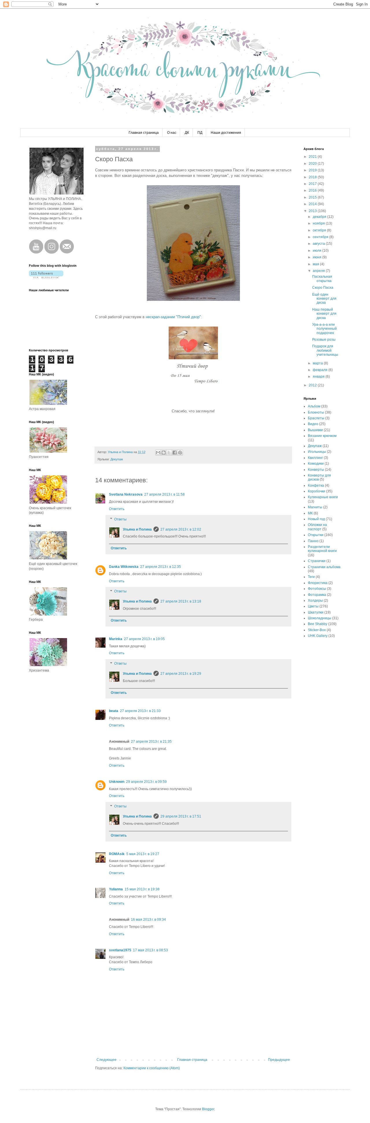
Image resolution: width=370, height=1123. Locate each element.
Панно (313, 541)
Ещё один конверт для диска (324, 298)
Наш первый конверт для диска (324, 313)
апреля (319, 271)
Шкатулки (315, 612)
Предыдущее (279, 1060)
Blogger (208, 1109)
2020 (313, 164)
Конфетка (316, 485)
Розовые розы (324, 340)
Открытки (315, 535)
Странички (316, 561)
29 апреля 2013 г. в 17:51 (180, 816)
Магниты (315, 507)
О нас (171, 133)
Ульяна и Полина (137, 529)
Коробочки (316, 491)
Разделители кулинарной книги (322, 549)
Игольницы (317, 452)
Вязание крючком (322, 436)
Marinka (115, 639)
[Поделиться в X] (169, 452)
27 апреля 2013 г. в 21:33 (140, 711)
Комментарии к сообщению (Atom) (151, 1068)
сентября (321, 237)
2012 (313, 385)
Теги (311, 577)
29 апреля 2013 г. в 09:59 (146, 782)
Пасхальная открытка (322, 279)
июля (317, 251)
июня (317, 257)
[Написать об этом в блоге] (163, 452)
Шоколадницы (319, 618)
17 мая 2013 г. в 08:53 (150, 950)
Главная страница (144, 133)
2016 (313, 190)
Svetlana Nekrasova (126, 494)
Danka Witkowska (123, 567)
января (319, 377)
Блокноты (316, 412)
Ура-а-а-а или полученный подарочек (324, 329)
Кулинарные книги (323, 497)
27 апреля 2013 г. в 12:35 (160, 567)
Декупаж (116, 459)
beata (113, 711)
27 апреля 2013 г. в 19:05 (144, 639)
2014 (313, 204)
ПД (199, 133)
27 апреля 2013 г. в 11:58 (164, 494)
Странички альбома (324, 567)
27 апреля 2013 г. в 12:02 (180, 529)
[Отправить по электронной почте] (158, 452)
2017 (313, 184)
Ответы (120, 519)
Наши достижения (226, 133)
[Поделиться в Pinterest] (180, 452)
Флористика (318, 583)
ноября (319, 223)
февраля (320, 370)
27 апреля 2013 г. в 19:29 (180, 674)
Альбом (314, 406)
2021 (313, 157)
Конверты (316, 470)
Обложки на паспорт (317, 527)
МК (310, 513)
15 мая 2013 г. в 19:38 (142, 889)
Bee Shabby (317, 624)
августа (319, 244)
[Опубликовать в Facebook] (174, 452)
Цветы (313, 606)
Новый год (316, 519)
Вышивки (315, 430)
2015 (313, 197)
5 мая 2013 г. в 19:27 (142, 854)
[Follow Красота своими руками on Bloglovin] (46, 277)
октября (320, 230)
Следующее (106, 1060)
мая (316, 264)
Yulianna (116, 889)
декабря (320, 217)
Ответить (116, 509)
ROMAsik (117, 854)
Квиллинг (315, 458)
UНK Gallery (318, 636)
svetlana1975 (120, 950)
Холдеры (315, 600)
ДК (187, 133)
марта (318, 363)
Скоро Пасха (322, 288)
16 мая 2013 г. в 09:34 (148, 920)
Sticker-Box (317, 630)
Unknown (116, 782)
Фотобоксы (317, 589)
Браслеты (316, 418)
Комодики (316, 464)
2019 (313, 170)
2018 (313, 177)
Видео (313, 424)
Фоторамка (317, 595)
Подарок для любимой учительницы (325, 350)
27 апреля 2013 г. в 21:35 (151, 742)
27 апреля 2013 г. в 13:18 (180, 601)
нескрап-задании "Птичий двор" (173, 317)
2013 (313, 211)
